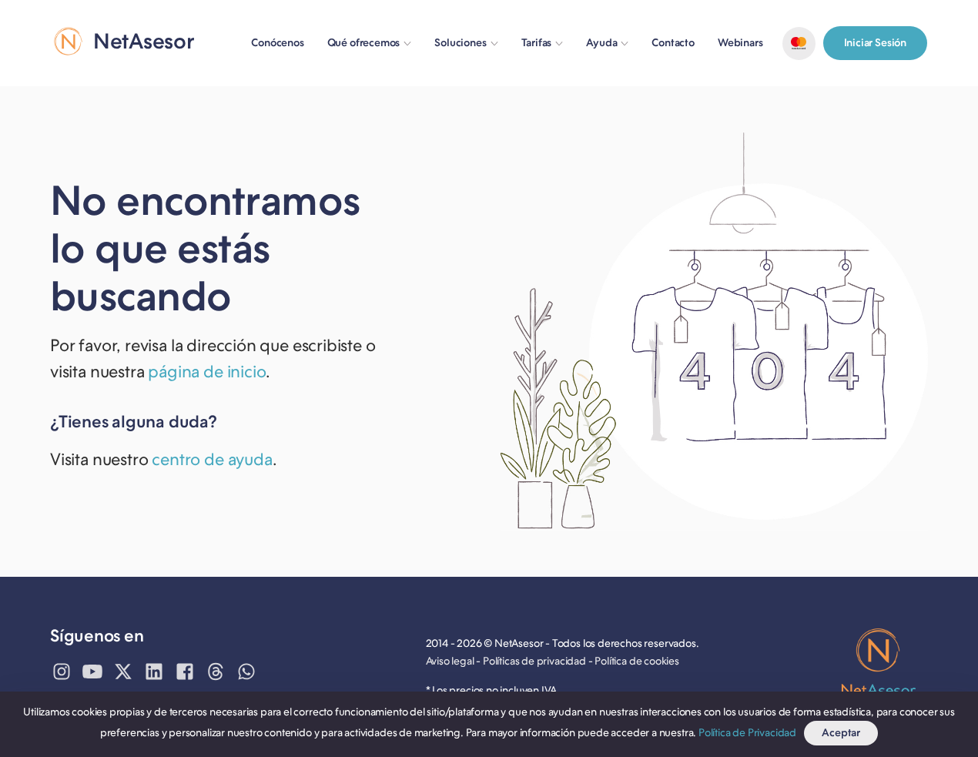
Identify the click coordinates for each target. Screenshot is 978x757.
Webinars (740, 42)
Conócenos (277, 42)
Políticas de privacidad (534, 661)
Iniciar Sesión (875, 42)
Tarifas (536, 42)
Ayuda (601, 42)
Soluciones (460, 42)
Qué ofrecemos (363, 42)
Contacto (673, 42)
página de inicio (207, 371)
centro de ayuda (212, 459)
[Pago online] (799, 43)
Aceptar (841, 732)
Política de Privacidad (747, 732)
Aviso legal (450, 661)
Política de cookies (637, 661)
